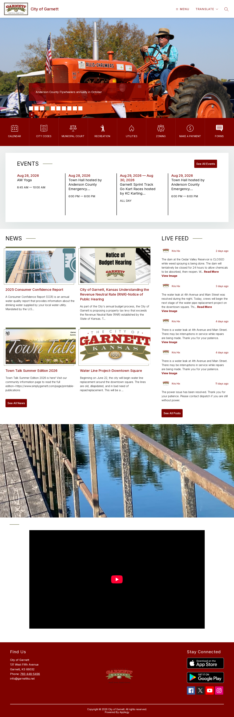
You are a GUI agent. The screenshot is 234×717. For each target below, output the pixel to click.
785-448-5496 (30, 674)
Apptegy (124, 712)
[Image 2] (36, 108)
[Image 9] (75, 108)
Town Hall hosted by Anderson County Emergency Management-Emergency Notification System (85, 184)
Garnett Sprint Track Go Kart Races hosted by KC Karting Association (137, 189)
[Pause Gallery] (31, 114)
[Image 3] (42, 108)
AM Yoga (25, 180)
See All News (16, 403)
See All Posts (172, 413)
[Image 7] (64, 108)
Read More (211, 271)
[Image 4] (47, 108)
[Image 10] (80, 108)
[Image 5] (53, 108)
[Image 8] (69, 108)
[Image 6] (58, 108)
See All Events (205, 163)
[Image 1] (31, 108)
